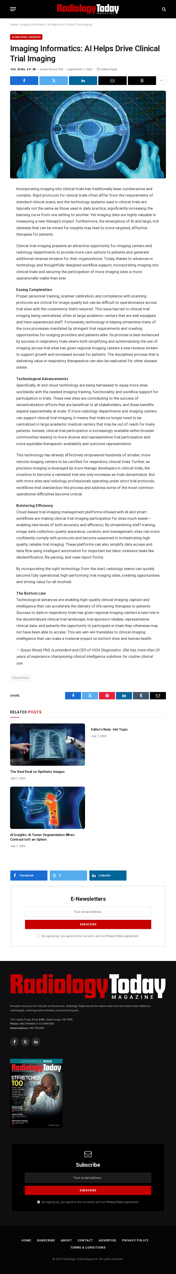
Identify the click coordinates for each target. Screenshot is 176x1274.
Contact (85, 1240)
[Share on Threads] (142, 80)
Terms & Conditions (88, 1247)
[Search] (163, 9)
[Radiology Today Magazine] (88, 9)
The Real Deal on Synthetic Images (37, 772)
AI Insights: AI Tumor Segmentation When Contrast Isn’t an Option (42, 837)
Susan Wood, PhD (51, 69)
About (66, 1240)
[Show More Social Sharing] (161, 80)
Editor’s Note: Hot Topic (109, 729)
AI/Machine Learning (26, 37)
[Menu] (13, 9)
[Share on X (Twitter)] (53, 80)
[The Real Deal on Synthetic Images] (47, 744)
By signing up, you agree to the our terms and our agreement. (90, 936)
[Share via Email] (112, 80)
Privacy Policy (115, 936)
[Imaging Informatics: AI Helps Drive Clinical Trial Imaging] (88, 135)
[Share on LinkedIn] (83, 80)
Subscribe (46, 1240)
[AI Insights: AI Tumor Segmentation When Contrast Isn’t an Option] (47, 808)
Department (20, 677)
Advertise (107, 1240)
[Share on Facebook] (24, 80)
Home (14, 24)
